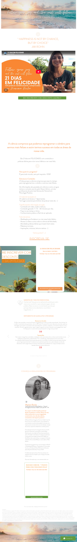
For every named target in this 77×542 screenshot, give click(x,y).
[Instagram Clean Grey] (26, 406)
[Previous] (8, 340)
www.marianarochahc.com (42, 463)
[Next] (68, 340)
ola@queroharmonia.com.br (40, 508)
